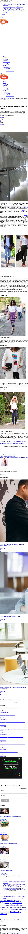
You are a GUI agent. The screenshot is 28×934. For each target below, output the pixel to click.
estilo (8, 457)
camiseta (9, 454)
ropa (9, 912)
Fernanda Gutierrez (3, 468)
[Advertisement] (14, 41)
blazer (6, 454)
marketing (23, 907)
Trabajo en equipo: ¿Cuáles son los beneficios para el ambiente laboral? (12, 722)
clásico (25, 215)
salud (12, 911)
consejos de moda (17, 898)
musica (10, 909)
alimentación (6, 896)
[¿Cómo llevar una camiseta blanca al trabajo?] (4, 466)
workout (15, 913)
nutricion (22, 909)
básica (23, 210)
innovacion (14, 907)
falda (3, 341)
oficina (23, 457)
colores (4, 456)
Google (7, 907)
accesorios (2, 454)
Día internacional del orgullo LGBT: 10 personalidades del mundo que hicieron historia (15, 887)
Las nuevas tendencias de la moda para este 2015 (14, 9)
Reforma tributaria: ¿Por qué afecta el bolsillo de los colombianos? (11, 737)
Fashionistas (6, 98)
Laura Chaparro (3, 873)
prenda (8, 206)
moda (2, 909)
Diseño (12, 98)
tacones (1, 438)
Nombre (3, 790)
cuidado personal (7, 901)
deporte (16, 901)
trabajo (8, 913)
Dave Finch (2, 718)
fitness (20, 905)
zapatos (18, 913)
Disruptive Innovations (14, 933)
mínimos (20, 457)
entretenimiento (4, 905)
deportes (21, 901)
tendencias (25, 207)
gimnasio (2, 907)
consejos (3, 898)
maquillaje (19, 907)
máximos (16, 457)
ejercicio (6, 903)
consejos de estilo (10, 898)
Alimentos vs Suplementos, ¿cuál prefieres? (13, 7)
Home (1, 98)
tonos (26, 457)
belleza (10, 896)
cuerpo (5, 457)
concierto (23, 896)
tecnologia (18, 912)
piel (26, 909)
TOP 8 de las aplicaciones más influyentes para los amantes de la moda (13, 442)
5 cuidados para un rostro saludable (6, 870)
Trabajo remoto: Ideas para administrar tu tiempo (10, 616)
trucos (11, 913)
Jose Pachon (3, 710)
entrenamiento (17, 903)
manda (12, 457)
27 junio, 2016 (3, 117)
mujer (6, 909)
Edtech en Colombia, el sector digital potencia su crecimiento (10, 816)
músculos (16, 909)
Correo (3, 795)
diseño (1, 903)
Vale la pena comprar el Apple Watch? (11, 8)
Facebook (15, 905)
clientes (16, 896)
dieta (24, 901)
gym (10, 907)
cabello (13, 896)
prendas (1, 912)
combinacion (9, 456)
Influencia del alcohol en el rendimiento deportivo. (8, 843)
